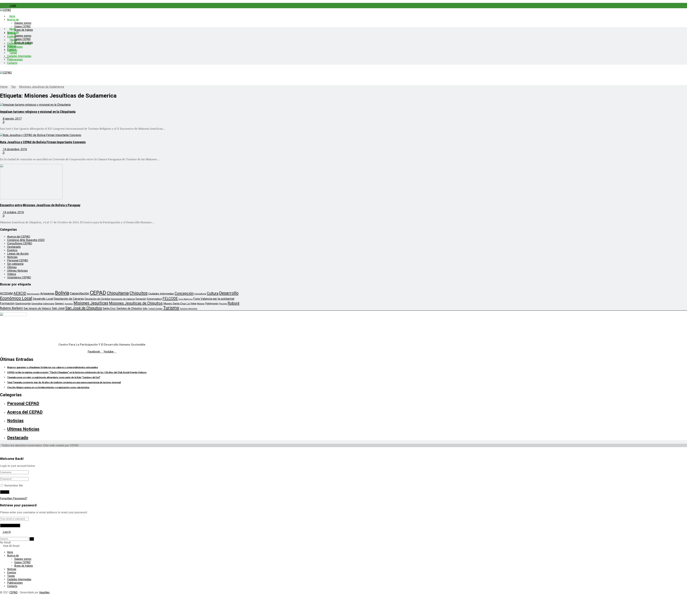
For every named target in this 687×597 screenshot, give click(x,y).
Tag (13, 86)
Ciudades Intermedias (19, 56)
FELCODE (170, 298)
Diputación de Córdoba (97, 298)
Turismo (171, 307)
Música (200, 303)
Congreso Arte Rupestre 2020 (26, 240)
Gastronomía (23, 303)
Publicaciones (15, 59)
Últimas (12, 267)
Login (12, 5)
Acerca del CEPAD (18, 236)
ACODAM (6, 293)
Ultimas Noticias (17, 270)
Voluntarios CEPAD (19, 277)
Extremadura (154, 298)
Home (4, 86)
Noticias (11, 46)
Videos (11, 274)
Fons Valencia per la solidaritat (213, 298)
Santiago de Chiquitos (129, 308)
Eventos (11, 49)
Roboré (233, 303)
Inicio (12, 16)
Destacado (14, 247)
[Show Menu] (1, 69)
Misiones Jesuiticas (91, 303)
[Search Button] (1, 535)
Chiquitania (118, 293)
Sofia (145, 308)
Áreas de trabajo (23, 30)
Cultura (212, 293)
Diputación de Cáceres (69, 298)
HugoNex (44, 592)
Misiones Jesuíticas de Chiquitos (136, 303)
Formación (7, 303)
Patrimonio (211, 303)
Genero (59, 303)
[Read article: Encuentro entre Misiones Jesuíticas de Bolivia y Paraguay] (123, 182)
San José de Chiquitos (83, 308)
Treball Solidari (155, 308)
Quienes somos (22, 23)
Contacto (12, 63)
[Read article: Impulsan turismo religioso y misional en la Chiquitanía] (123, 104)
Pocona (223, 303)
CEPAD (98, 293)
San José (58, 308)
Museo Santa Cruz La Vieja (179, 303)
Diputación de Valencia (123, 299)
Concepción (184, 293)
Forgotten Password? (13, 498)
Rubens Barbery (11, 308)
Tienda (13, 52)
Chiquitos (139, 293)
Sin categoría (15, 264)
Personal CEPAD (17, 260)
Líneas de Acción (18, 253)
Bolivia (62, 293)
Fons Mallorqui (186, 299)
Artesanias (47, 293)
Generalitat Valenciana (42, 303)
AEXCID (19, 293)
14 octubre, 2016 (13, 212)
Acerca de (13, 19)
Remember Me (13, 485)
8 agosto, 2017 (12, 118)
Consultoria (200, 293)
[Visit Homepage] (5, 10)
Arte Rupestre (33, 294)
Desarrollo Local (43, 298)
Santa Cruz (109, 308)
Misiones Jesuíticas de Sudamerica (41, 86)
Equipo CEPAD (22, 26)
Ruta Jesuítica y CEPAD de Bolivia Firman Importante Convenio (43, 142)
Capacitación (79, 293)
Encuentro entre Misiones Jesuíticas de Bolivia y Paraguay (40, 205)
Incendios (69, 304)
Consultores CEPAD (19, 243)
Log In (6, 532)
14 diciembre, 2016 (14, 149)
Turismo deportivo (188, 308)
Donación (141, 298)
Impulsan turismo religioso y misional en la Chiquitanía (37, 112)
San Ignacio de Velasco (37, 308)
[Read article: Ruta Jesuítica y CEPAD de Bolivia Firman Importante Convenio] (123, 135)
